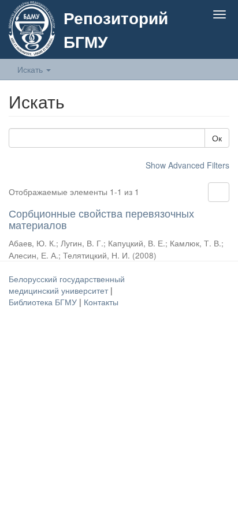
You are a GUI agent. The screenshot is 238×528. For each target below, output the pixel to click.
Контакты (101, 302)
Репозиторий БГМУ (116, 29)
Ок (217, 138)
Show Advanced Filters (187, 165)
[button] (196, 41)
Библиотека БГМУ (44, 302)
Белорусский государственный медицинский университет (67, 284)
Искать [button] (31, 69)
